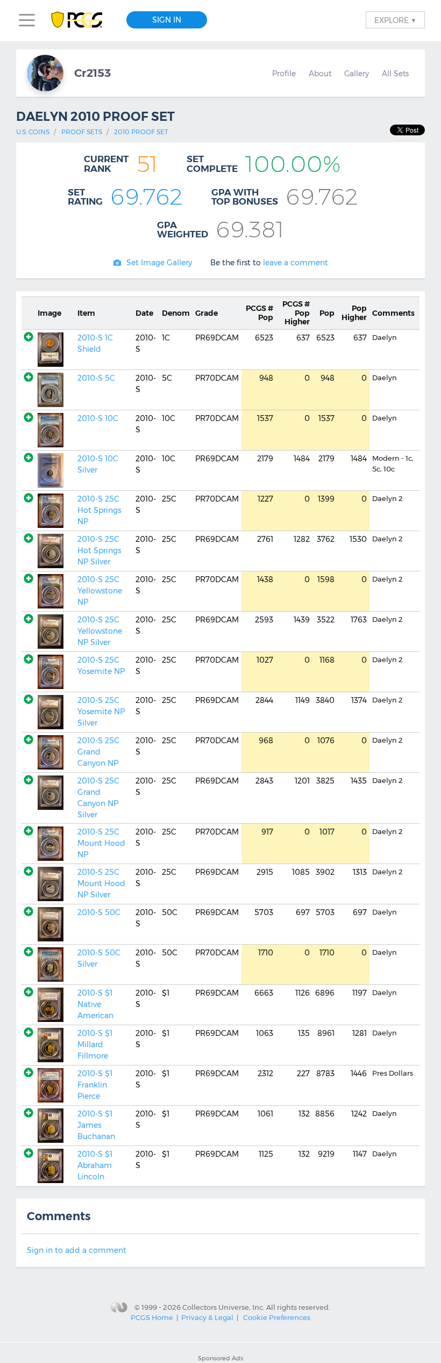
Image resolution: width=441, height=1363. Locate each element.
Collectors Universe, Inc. (223, 1306)
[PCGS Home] (82, 20)
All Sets (395, 73)
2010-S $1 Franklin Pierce (94, 1085)
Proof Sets (81, 132)
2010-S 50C (98, 912)
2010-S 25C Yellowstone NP (99, 591)
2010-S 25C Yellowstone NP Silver (99, 631)
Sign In (166, 20)
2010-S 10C (97, 418)
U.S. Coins (32, 132)
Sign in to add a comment (76, 1250)
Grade (206, 313)
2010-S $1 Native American (95, 1004)
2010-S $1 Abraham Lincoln (94, 1165)
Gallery (356, 73)
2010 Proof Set (141, 132)
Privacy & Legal (207, 1317)
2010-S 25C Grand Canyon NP (98, 752)
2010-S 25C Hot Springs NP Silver (99, 550)
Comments (393, 313)
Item (86, 313)
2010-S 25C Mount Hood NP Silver (101, 883)
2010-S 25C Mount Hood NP (101, 843)
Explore (395, 20)
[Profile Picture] (45, 73)
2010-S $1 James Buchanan (96, 1125)
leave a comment (295, 262)
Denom (176, 313)
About (320, 73)
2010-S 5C (96, 378)
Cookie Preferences (276, 1317)
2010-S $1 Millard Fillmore (94, 1044)
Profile (284, 73)
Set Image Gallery (159, 262)
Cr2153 (92, 72)
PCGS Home (152, 1317)
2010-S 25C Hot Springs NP (99, 510)
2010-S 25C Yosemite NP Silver (101, 711)
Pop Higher (296, 313)
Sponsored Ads (220, 1358)
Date (144, 313)
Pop (259, 312)
